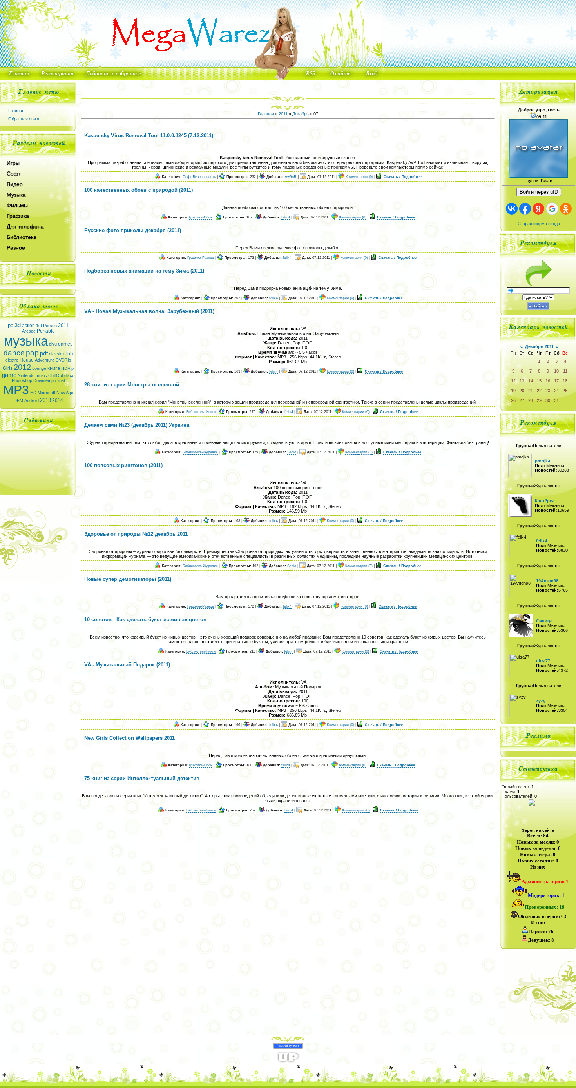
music (41, 375)
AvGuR (291, 177)
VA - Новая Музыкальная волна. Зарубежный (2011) (149, 311)
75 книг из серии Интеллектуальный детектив (141, 778)
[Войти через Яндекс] (538, 209)
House (27, 360)
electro (11, 360)
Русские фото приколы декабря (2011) (132, 230)
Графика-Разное (200, 258)
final (61, 380)
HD (33, 392)
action (28, 325)
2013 (45, 400)
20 (522, 390)
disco (69, 375)
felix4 (285, 217)
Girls (8, 368)
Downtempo (44, 380)
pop (32, 353)
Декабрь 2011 (539, 346)
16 (547, 380)
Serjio (291, 452)
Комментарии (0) (359, 177)
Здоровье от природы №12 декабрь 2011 (136, 534)
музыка (26, 341)
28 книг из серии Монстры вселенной (131, 385)
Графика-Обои (200, 217)
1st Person (46, 325)
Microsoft (46, 392)
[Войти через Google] (552, 208)
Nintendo (26, 375)
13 (522, 380)
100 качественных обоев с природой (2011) (138, 190)
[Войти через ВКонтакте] (512, 209)
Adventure (44, 360)
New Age (64, 392)
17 (556, 380)
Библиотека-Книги (201, 412)
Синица (544, 621)
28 (530, 400)
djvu (53, 344)
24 (556, 390)
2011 (63, 325)
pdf (44, 353)
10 (556, 371)
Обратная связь (24, 118)
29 (539, 400)
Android (31, 400)
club (68, 354)
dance (14, 353)
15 (539, 380)
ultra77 (543, 661)
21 (530, 390)
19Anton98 (547, 581)
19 (513, 390)
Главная (16, 110)
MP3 (16, 390)
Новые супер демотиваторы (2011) (127, 579)
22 (539, 390)
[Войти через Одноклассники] (566, 209)
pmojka (542, 460)
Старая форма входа (539, 223)
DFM (18, 400)
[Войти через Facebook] (525, 209)
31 (556, 400)
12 (513, 380)
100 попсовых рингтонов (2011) (123, 465)
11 (565, 371)
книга (53, 368)
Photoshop (22, 380)
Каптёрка (544, 501)
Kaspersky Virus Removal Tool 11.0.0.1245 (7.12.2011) (148, 135)
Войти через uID (539, 192)
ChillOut (55, 375)
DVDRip (63, 360)
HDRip (67, 368)
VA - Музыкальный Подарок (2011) (127, 665)
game (9, 375)
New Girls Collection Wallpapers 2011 (129, 738)
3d (17, 325)
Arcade (29, 331)
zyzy (540, 701)
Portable (46, 331)
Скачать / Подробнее (403, 177)
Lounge (39, 368)
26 (513, 400)
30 (547, 400)
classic (55, 353)
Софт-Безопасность (199, 177)
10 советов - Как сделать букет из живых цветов (145, 619)
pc (10, 325)
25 (565, 390)
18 (565, 380)
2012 (22, 367)
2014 (57, 400)
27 (522, 400)
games (65, 344)
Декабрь (300, 113)
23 (547, 390)
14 (530, 380)
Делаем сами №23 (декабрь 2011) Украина (136, 425)
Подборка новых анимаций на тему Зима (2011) (144, 271)
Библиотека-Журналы (200, 452)
